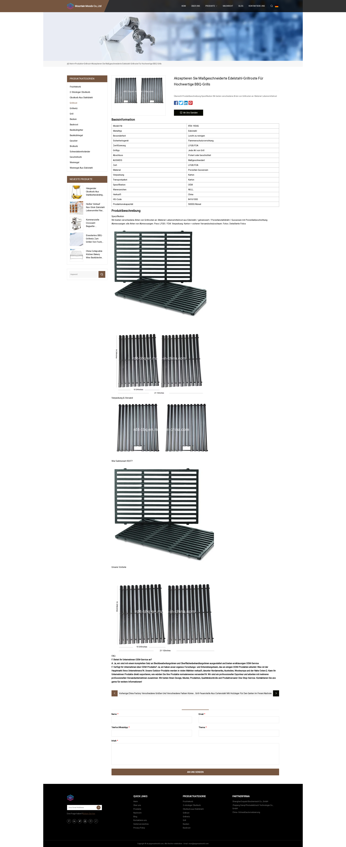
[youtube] (85, 821)
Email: (202, 714)
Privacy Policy (139, 828)
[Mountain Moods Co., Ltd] (80, 797)
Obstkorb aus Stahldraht (81, 97)
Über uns (195, 6)
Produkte (210, 6)
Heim (184, 6)
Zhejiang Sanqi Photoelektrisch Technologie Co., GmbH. (252, 807)
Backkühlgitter (76, 130)
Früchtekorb (75, 86)
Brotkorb (74, 146)
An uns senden (190, 112)
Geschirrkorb (76, 157)
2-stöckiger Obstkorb (80, 92)
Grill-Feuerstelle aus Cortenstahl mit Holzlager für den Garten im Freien (229, 693)
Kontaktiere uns (257, 6)
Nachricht (228, 6)
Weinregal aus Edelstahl (81, 168)
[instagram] (91, 821)
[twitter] (80, 821)
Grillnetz (74, 108)
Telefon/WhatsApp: (121, 727)
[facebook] (69, 821)
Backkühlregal (76, 135)
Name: (115, 714)
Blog (241, 6)
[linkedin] (74, 821)
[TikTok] (96, 821)
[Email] (99, 808)
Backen (73, 119)
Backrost (74, 124)
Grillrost (87, 64)
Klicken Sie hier (89, 814)
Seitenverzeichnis (141, 824)
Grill (71, 113)
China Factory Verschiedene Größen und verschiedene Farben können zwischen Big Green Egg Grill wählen (162, 693)
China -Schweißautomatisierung (246, 812)
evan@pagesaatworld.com (199, 844)
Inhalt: (115, 741)
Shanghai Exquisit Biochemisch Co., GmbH (250, 801)
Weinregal (74, 162)
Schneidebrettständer (80, 151)
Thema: (203, 727)
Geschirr (74, 140)
